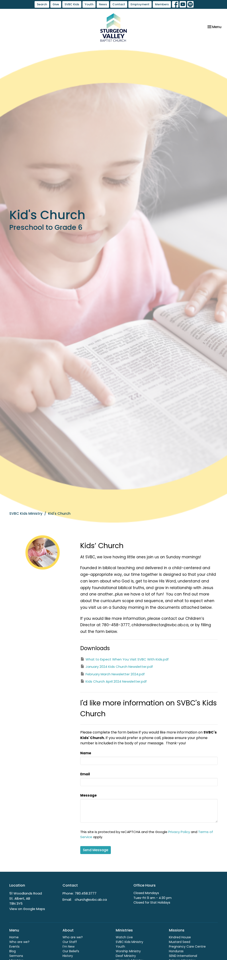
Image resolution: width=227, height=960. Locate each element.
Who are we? (19, 942)
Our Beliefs (71, 951)
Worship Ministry (128, 951)
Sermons (16, 956)
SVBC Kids (72, 4)
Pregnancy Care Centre (187, 946)
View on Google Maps (27, 908)
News (103, 4)
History (68, 956)
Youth (89, 4)
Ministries (124, 930)
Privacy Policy (179, 831)
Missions (176, 930)
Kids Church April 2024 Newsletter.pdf (116, 681)
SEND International (183, 956)
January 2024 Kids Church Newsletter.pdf (119, 666)
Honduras (176, 951)
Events (14, 946)
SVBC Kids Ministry (25, 513)
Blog (12, 951)
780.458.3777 (85, 893)
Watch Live (124, 937)
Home (14, 937)
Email (85, 774)
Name (85, 753)
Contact (118, 4)
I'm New (68, 946)
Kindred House (180, 937)
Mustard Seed (179, 942)
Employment (140, 4)
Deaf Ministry (126, 956)
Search (42, 4)
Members (162, 4)
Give (56, 4)
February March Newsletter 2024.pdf (115, 674)
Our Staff (70, 942)
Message (88, 795)
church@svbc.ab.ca (91, 899)
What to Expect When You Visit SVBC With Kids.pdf (127, 659)
